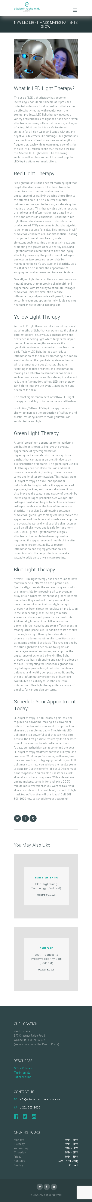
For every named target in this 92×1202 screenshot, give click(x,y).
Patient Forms (22, 1077)
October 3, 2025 (46, 969)
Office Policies (23, 1068)
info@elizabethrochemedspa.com (39, 1099)
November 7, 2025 (46, 894)
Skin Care (46, 948)
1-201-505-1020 (29, 1107)
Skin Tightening (46, 877)
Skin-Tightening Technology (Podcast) (46, 886)
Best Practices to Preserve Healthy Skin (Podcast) (46, 959)
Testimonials (22, 1072)
